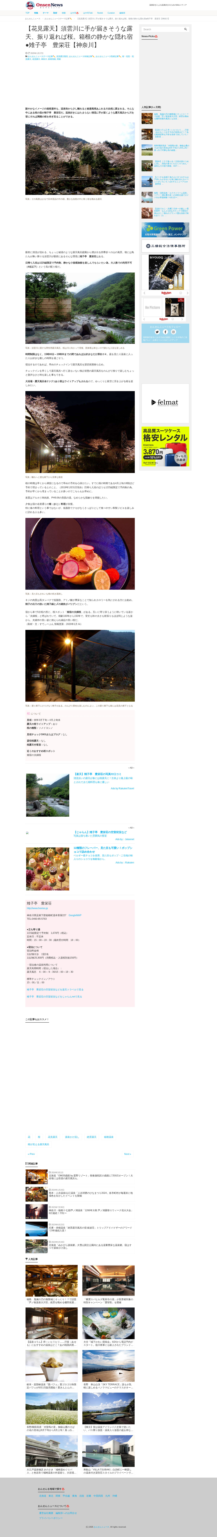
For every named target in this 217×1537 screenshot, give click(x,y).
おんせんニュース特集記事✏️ (81, 56)
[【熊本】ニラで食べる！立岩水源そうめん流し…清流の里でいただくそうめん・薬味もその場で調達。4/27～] (148, 165)
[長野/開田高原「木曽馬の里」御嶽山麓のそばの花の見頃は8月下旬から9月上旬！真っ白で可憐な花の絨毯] (148, 150)
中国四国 (98, 1496)
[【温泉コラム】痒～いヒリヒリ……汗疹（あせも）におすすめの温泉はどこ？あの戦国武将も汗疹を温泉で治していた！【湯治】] (148, 134)
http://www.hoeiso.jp (37, 908)
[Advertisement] (80, 83)
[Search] (185, 29)
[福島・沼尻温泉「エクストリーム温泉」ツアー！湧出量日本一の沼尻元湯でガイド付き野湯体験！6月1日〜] (148, 197)
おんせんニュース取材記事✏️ (108, 56)
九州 (107, 1496)
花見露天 (36, 59)
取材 (55, 13)
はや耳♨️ (74, 13)
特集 (36, 13)
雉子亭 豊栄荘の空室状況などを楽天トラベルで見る (55, 989)
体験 (64, 13)
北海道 (42, 1496)
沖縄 (114, 1496)
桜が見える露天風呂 (38, 1144)
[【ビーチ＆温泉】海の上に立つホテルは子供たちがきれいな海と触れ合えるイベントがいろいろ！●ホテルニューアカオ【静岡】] (148, 181)
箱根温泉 (109, 1137)
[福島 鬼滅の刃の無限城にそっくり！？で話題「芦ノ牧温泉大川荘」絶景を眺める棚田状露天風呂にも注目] (148, 118)
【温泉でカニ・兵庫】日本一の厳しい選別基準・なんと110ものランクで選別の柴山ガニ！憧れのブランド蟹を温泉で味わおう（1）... (171, 212)
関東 (59, 59)
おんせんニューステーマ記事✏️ (41, 56)
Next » (127, 1154)
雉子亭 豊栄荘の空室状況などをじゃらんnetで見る (54, 996)
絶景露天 (91, 1137)
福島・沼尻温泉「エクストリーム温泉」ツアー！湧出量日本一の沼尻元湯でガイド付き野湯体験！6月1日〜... (171, 195)
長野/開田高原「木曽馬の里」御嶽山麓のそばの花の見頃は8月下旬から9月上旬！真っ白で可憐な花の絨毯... (171, 148)
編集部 (122, 13)
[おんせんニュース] (44, 5)
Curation (111, 13)
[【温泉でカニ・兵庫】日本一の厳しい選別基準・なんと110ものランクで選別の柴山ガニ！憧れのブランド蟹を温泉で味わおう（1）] (148, 213)
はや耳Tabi (88, 13)
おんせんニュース (101, 1527)
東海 (74, 1496)
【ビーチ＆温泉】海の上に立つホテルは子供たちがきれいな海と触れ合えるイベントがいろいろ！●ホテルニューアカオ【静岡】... (171, 180)
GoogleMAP (75, 915)
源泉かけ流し (72, 1137)
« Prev (31, 1154)
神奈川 (44, 59)
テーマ (46, 13)
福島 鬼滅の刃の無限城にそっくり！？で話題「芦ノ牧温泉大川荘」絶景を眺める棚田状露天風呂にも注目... (171, 116)
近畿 (88, 1496)
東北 (51, 1496)
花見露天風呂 (62, 56)
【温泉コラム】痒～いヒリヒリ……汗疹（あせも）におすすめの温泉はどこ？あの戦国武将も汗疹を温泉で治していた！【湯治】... (171, 133)
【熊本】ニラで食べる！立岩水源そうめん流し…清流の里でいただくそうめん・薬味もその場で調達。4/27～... (171, 163)
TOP (28, 13)
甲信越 (66, 1496)
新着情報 (52, 59)
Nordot (100, 13)
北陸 (81, 1496)
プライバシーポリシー (51, 1518)
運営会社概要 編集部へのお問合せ (58, 1513)
